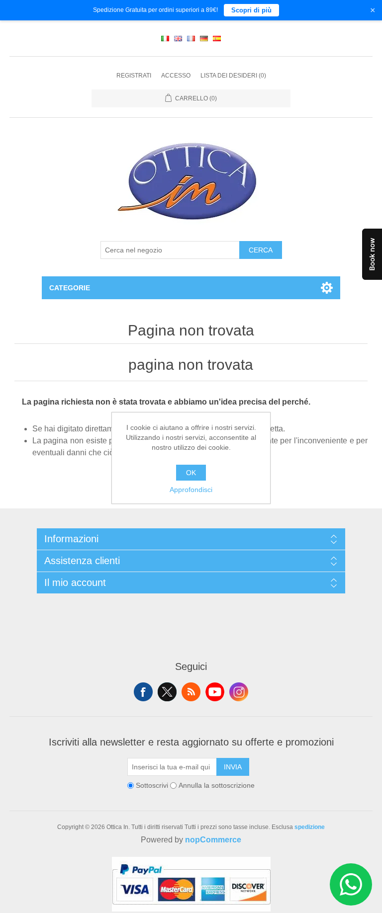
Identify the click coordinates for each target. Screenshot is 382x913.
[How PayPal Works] (191, 909)
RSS (191, 691)
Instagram (238, 691)
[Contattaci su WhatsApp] (351, 884)
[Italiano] (165, 38)
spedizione (309, 827)
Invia (233, 767)
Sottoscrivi (152, 785)
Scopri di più (251, 10)
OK (191, 473)
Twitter (167, 691)
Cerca (261, 250)
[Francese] (191, 38)
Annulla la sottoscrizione (217, 785)
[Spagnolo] (217, 38)
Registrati (133, 75)
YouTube (214, 691)
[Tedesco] (204, 38)
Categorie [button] (69, 288)
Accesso (176, 75)
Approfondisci (191, 490)
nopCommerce (213, 839)
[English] (178, 38)
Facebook (143, 691)
